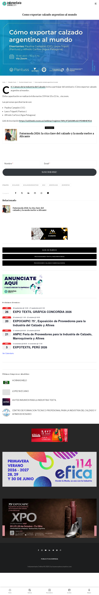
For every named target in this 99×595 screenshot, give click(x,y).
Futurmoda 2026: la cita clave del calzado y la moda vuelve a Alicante (56, 135)
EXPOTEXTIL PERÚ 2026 (30, 347)
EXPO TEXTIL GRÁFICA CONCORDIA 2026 (42, 312)
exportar (66, 185)
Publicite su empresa (49, 559)
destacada (54, 185)
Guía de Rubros (49, 250)
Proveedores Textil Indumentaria (49, 256)
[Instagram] (42, 550)
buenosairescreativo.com (62, 566)
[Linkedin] (49, 550)
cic (44, 185)
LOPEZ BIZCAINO (20, 391)
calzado (16, 185)
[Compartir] (15, 193)
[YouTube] (46, 550)
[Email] (35, 193)
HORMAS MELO (19, 380)
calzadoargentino (31, 185)
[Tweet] (22, 193)
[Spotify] (57, 550)
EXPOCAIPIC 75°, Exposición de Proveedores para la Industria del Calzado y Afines (49, 323)
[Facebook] (38, 550)
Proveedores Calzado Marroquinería (49, 263)
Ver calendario (8, 353)
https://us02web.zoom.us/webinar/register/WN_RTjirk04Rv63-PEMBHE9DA (55, 121)
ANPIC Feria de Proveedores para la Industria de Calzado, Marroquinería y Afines (52, 336)
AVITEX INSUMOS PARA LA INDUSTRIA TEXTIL (34, 400)
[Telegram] (53, 550)
